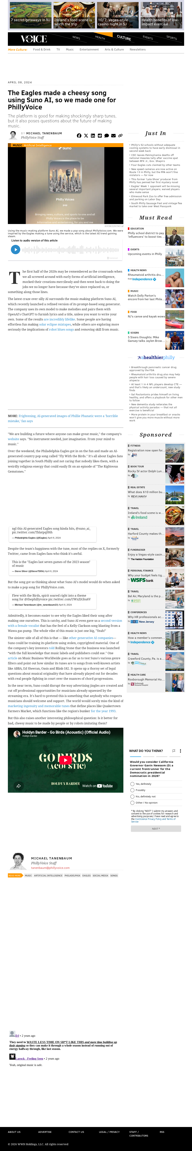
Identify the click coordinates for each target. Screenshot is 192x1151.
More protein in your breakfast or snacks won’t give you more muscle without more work (154, 417)
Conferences (138, 612)
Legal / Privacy (109, 1132)
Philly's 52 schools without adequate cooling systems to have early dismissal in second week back (154, 148)
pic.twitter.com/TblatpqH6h (32, 532)
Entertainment (89, 49)
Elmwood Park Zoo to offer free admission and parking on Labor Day (155, 197)
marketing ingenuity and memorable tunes (39, 706)
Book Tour (137, 466)
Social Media (100, 875)
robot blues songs (61, 329)
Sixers (134, 332)
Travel (134, 508)
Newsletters (138, 49)
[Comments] (107, 136)
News (76, 37)
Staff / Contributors (138, 1133)
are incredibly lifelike (59, 319)
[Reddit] (100, 136)
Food (133, 311)
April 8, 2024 (65, 604)
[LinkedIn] (93, 136)
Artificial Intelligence (38, 145)
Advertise (45, 1132)
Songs (114, 875)
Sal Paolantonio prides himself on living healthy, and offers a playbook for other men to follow (156, 397)
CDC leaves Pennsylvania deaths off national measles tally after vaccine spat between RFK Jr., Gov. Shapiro (153, 158)
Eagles (86, 875)
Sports (171, 37)
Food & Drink (41, 49)
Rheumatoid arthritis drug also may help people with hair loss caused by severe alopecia (154, 377)
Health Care (138, 674)
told (52, 648)
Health (100, 38)
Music (70, 49)
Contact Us (76, 1132)
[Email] (113, 136)
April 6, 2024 (54, 537)
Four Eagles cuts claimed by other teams (155, 165)
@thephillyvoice (36, 599)
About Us (14, 1132)
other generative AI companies (91, 638)
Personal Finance (141, 570)
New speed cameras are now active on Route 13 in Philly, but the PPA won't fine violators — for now (153, 172)
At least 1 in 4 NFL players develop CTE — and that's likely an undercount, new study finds (155, 387)
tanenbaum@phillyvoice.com (50, 868)
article (12, 658)
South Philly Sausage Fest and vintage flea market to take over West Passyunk (155, 204)
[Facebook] (79, 136)
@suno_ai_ (83, 528)
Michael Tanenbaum (44, 133)
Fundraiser (137, 549)
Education (137, 228)
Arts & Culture (114, 49)
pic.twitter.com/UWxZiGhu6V (69, 599)
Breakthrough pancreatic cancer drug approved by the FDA (152, 368)
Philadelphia (72, 875)
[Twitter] (86, 136)
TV (58, 49)
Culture (124, 37)
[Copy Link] (120, 136)
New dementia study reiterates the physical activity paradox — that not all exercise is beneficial (153, 407)
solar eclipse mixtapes (55, 324)
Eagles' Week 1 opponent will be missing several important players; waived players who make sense (154, 189)
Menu (14, 39)
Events (148, 38)
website (13, 439)
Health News (138, 270)
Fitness (135, 445)
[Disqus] (65, 979)
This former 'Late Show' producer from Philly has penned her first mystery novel (153, 180)
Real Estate (137, 487)
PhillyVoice (33, 39)
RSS (162, 1132)
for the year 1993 (103, 711)
